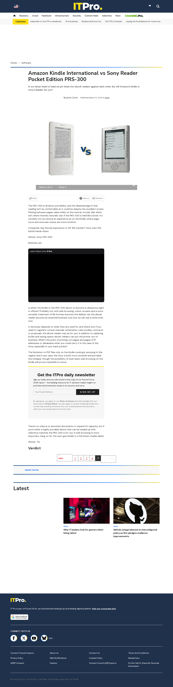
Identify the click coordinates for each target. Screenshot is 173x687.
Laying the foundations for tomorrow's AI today (148, 21)
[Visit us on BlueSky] (43, 638)
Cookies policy (95, 658)
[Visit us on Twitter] (24, 638)
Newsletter (99, 198)
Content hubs (91, 15)
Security (77, 15)
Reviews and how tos (91, 21)
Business (24, 15)
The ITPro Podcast (113, 21)
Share (34, 198)
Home (14, 62)
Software (26, 62)
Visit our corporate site (104, 608)
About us (54, 653)
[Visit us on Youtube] (34, 638)
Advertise (107, 15)
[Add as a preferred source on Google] (19, 617)
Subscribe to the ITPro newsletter (46, 21)
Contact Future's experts (22, 653)
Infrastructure (62, 15)
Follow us (86, 198)
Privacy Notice (51, 404)
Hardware (46, 15)
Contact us (94, 653)
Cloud (35, 15)
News (107, 97)
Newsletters (133, 658)
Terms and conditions (138, 653)
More (118, 15)
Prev (61, 458)
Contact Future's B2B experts (102, 663)
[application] (66, 275)
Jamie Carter (72, 97)
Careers (53, 663)
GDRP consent (17, 663)
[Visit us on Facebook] (14, 638)
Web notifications (58, 658)
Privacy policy (17, 658)
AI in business (71, 21)
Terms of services (67, 401)
